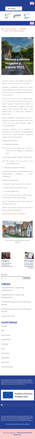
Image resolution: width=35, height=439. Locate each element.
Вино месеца (5, 353)
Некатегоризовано (7, 367)
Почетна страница (10, 29)
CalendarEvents (6, 339)
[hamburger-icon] (32, 3)
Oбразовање (5, 357)
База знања (5, 362)
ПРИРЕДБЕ (22, 29)
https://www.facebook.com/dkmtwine (14, 214)
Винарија (4, 326)
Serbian (13, 9)
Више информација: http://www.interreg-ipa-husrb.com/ (17, 424)
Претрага (4, 274)
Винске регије (5, 335)
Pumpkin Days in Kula (8, 316)
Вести (3, 348)
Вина (2, 330)
